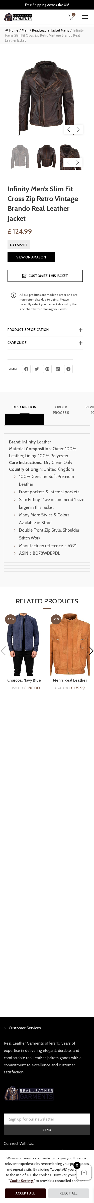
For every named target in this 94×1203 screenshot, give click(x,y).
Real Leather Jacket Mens (50, 30)
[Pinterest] (47, 369)
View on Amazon (31, 257)
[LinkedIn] (58, 369)
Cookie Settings (22, 1180)
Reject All (68, 1193)
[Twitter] (37, 369)
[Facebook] (26, 369)
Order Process (61, 410)
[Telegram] (68, 369)
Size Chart (19, 244)
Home (13, 30)
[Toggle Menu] (84, 17)
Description (25, 407)
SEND (47, 1130)
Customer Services (25, 1028)
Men (25, 30)
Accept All (25, 1193)
